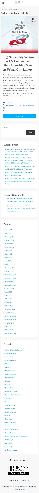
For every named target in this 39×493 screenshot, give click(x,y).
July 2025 (8, 250)
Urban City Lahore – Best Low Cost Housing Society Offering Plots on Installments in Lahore (20, 181)
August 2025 (9, 247)
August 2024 (9, 288)
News (7, 402)
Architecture (9, 357)
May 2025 (8, 257)
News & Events (10, 405)
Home (5, 9)
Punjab (7, 415)
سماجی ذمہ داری (11, 450)
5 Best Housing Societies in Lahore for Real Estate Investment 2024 (21, 208)
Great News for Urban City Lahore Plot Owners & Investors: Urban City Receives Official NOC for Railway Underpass (19, 160)
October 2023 (9, 323)
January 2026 (9, 240)
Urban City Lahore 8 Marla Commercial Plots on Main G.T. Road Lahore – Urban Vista (20, 168)
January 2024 (9, 313)
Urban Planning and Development (16, 436)
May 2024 (8, 299)
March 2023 (9, 330)
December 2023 (10, 316)
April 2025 (8, 261)
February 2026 (10, 237)
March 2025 (9, 264)
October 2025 (9, 244)
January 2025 (9, 271)
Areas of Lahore (10, 360)
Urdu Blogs (9, 440)
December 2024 (10, 275)
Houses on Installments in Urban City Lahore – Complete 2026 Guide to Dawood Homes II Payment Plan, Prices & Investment (20, 151)
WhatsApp (25, 460)
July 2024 (8, 292)
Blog (4, 108)
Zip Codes (8, 443)
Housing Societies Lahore (13, 395)
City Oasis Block (10, 374)
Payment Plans (10, 408)
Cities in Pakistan (10, 371)
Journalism (8, 398)
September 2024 (10, 285)
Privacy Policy (14, 480)
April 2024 (8, 302)
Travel (7, 426)
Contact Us (25, 480)
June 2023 (8, 326)
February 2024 (10, 309)
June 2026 (8, 230)
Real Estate (8, 419)
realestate (10, 198)
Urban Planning (10, 433)
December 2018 (10, 333)
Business (8, 367)
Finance (7, 384)
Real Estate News (11, 422)
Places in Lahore (10, 412)
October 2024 (9, 281)
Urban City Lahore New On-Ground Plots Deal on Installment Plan (18, 174)
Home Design (9, 388)
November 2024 (10, 278)
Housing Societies (11, 391)
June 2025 (8, 254)
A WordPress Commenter (15, 206)
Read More (19, 116)
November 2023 (10, 319)
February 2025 (10, 268)
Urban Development (12, 429)
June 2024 (8, 295)
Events (7, 381)
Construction (9, 377)
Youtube (15, 460)
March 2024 (9, 306)
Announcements (28, 105)
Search (6, 127)
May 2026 (8, 233)
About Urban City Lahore (14, 105)
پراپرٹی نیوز (9, 446)
